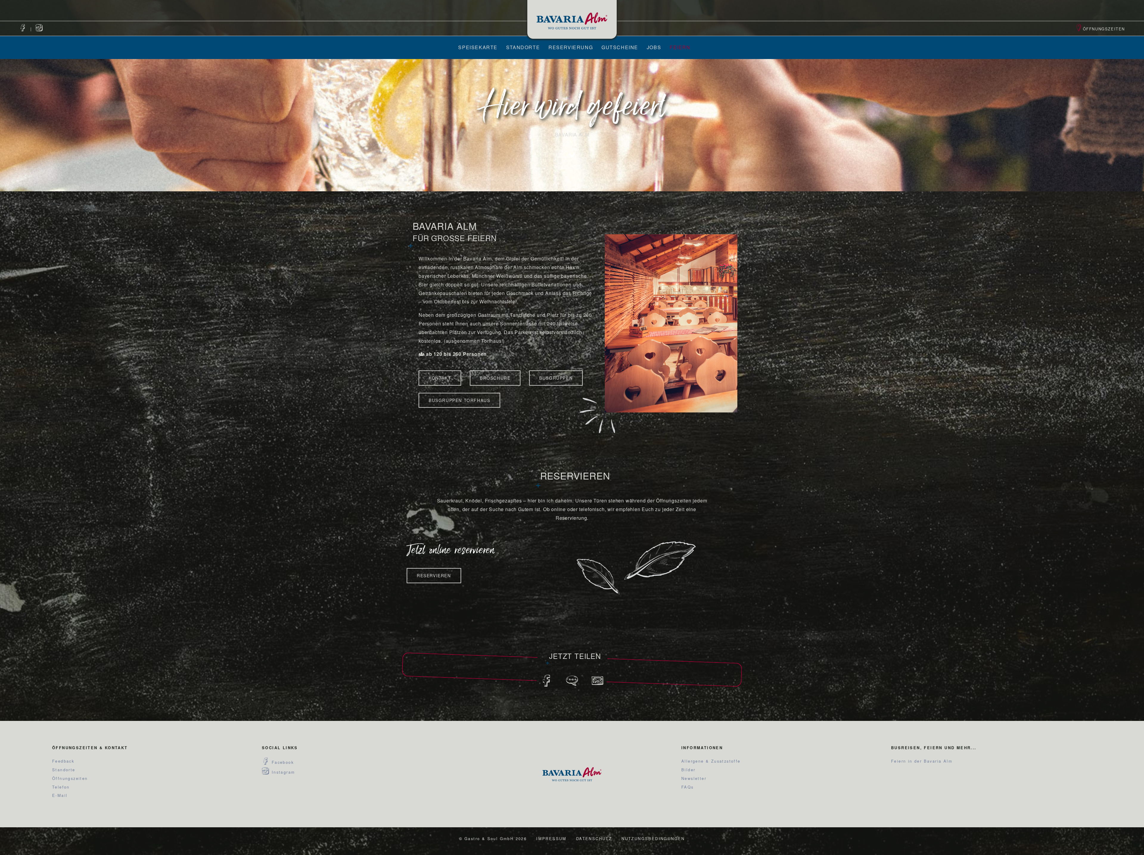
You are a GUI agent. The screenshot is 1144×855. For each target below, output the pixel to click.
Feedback (63, 761)
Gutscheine (619, 47)
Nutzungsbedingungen (653, 838)
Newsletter (693, 778)
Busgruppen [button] (556, 378)
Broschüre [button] (495, 378)
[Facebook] (23, 29)
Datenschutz (594, 838)
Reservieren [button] (434, 575)
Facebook (282, 762)
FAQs (687, 787)
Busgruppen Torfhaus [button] (459, 400)
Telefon (61, 787)
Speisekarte (478, 47)
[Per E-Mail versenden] (597, 683)
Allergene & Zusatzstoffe (711, 761)
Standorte (523, 47)
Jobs (654, 47)
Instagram (282, 772)
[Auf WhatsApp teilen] (572, 683)
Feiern (680, 47)
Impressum (551, 838)
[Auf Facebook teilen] (546, 683)
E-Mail (59, 795)
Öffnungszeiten (1104, 29)
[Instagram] (39, 29)
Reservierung (570, 47)
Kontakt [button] (440, 378)
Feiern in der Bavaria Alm (921, 761)
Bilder (688, 769)
